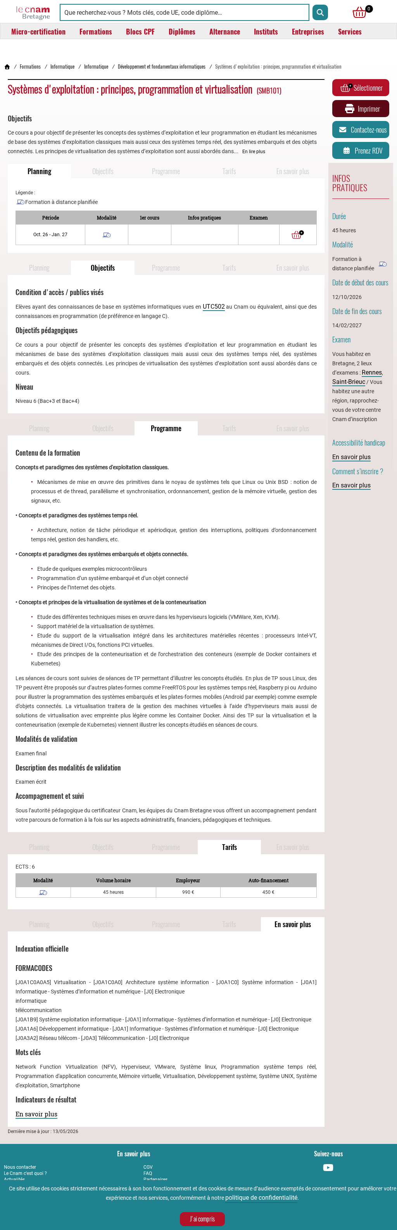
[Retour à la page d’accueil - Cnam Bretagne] (7, 66)
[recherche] (320, 12)
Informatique (62, 66)
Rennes (372, 372)
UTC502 (214, 306)
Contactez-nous (369, 130)
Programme (166, 171)
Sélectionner (368, 88)
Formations (30, 66)
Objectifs (103, 171)
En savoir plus (292, 171)
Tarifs (229, 171)
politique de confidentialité (261, 1197)
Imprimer (369, 109)
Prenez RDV (369, 150)
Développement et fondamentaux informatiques (161, 66)
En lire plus (253, 151)
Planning (39, 171)
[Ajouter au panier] (298, 234)
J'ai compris (202, 1219)
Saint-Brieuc (348, 381)
